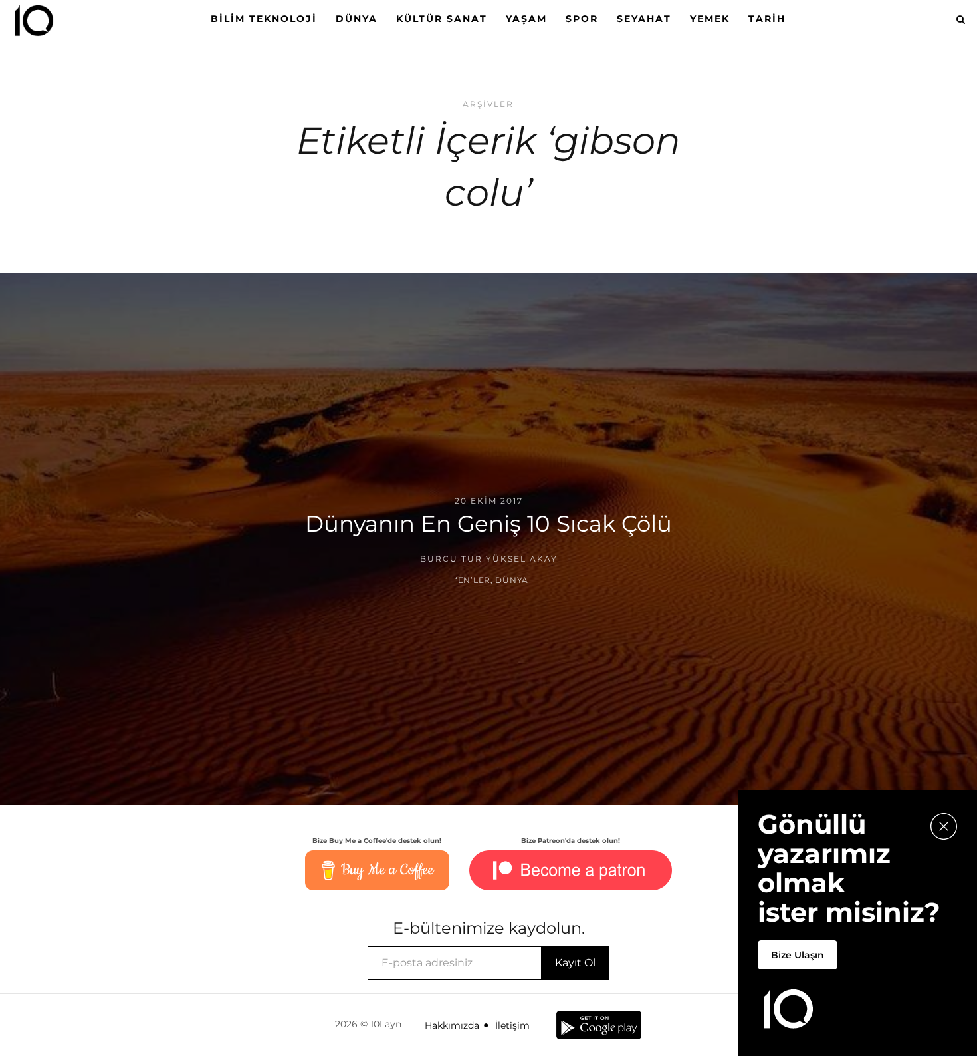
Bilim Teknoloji (264, 19)
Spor (582, 19)
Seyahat (644, 19)
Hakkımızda (452, 1025)
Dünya (357, 19)
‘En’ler (472, 580)
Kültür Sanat (441, 19)
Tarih (767, 19)
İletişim (512, 1025)
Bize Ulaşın (797, 955)
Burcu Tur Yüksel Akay (489, 559)
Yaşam (526, 19)
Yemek (710, 19)
